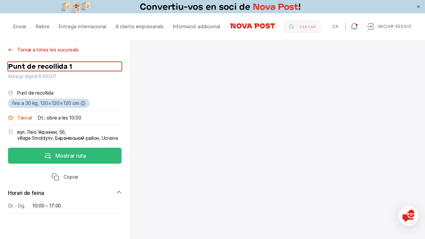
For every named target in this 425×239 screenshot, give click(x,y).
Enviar (20, 26)
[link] (212, 6)
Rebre (42, 26)
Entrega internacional (82, 26)
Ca (335, 26)
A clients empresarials (140, 26)
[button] (64, 177)
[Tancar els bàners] (418, 6)
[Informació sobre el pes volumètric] (83, 103)
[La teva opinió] (408, 216)
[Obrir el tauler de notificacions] (354, 26)
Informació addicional (196, 26)
